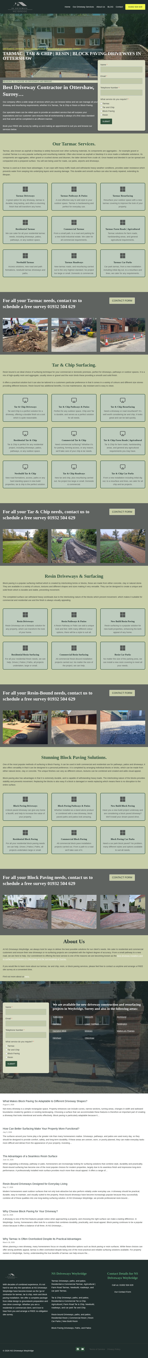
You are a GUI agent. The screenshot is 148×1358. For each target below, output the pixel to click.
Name (103, 65)
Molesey (88, 1031)
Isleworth (89, 1017)
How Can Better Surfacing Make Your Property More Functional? (41, 1128)
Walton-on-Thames (125, 1031)
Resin (105, 115)
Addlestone (58, 1017)
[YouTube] (82, 1349)
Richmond (121, 1017)
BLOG (110, 7)
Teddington (122, 1024)
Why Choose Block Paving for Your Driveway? (30, 1211)
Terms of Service (97, 1349)
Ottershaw (66, 49)
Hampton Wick (59, 1031)
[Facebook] (78, 1349)
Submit (106, 121)
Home (67, 7)
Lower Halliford (92, 1024)
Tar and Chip (108, 107)
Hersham (57, 1038)
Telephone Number (109, 88)
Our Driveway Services (83, 7)
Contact (119, 7)
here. (26, 976)
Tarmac (106, 103)
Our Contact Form (122, 1292)
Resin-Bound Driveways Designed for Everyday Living (35, 1183)
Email (103, 76)
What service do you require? (114, 99)
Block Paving (109, 111)
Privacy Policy (113, 1349)
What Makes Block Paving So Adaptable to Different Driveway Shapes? (45, 1101)
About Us (100, 7)
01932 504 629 (135, 7)
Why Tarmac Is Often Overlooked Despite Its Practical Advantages (42, 1238)
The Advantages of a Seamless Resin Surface (30, 1156)
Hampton (57, 1024)
